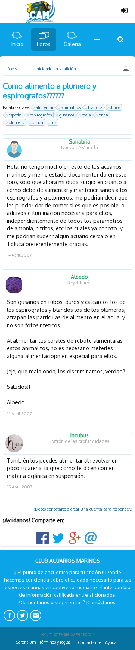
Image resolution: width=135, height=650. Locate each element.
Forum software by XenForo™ (67, 634)
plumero (16, 122)
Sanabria (79, 142)
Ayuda (111, 642)
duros (115, 107)
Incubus (79, 435)
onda (103, 115)
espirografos (41, 115)
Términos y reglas (54, 642)
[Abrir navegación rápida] (125, 68)
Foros (44, 44)
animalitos (71, 107)
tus (53, 122)
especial (15, 115)
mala (86, 115)
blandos (95, 107)
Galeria (72, 44)
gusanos (66, 115)
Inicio (17, 44)
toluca (37, 122)
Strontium (26, 642)
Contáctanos (89, 642)
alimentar (45, 107)
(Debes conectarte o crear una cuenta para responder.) (83, 509)
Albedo (79, 277)
